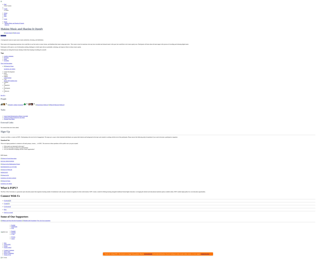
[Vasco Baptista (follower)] (29, 105)
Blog (5, 14)
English (13, 225)
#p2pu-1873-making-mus (10, 80)
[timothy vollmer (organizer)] (15, 105)
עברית (12, 234)
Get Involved (7, 206)
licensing (6, 57)
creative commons (8, 56)
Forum (5, 246)
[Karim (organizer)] (6, 105)
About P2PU (7, 244)
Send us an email (8, 212)
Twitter (6, 203)
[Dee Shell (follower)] (32, 105)
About (5, 13)
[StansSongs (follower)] (42, 105)
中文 (12, 228)
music (5, 59)
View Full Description (6, 63)
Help (5, 16)
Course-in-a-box (205, 254)
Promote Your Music (9, 119)
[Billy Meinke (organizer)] (2, 105)
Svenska (13, 232)
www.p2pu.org (148, 254)
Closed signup (7, 77)
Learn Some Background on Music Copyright (16, 116)
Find (5, 4)
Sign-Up (7, 24)
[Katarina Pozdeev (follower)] (34, 105)
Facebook (6, 200)
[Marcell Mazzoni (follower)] (56, 105)
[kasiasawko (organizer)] (4, 105)
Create (5, 8)
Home (5, 22)
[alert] (158, 254)
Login (5, 19)
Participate (3, 35)
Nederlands (14, 226)
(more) (13, 238)
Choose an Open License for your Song (14, 117)
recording (6, 60)
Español (13, 231)
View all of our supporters (43, 220)
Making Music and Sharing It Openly (14, 23)
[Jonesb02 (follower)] (27, 105)
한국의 (13, 237)
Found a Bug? (7, 247)
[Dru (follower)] (25, 105)
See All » (3, 95)
